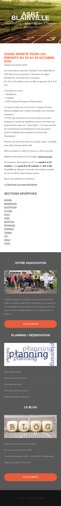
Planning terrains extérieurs (17, 397)
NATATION (9, 222)
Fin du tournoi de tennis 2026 (18, 450)
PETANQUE (9, 225)
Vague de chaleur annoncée (17, 462)
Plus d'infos (30, 324)
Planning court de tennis (15, 378)
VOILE (7, 240)
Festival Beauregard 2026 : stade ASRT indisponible (28, 456)
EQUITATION (10, 207)
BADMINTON (10, 204)
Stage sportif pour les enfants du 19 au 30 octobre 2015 (29, 57)
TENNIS (8, 232)
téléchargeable (45, 156)
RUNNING (9, 229)
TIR (6, 236)
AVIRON (8, 200)
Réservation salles (12, 372)
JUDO (7, 218)
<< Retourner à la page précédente (20, 184)
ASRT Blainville (30, 16)
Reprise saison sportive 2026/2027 (20, 444)
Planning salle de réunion (16, 390)
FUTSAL (8, 211)
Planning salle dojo (13, 384)
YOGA (7, 243)
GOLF (7, 214)
